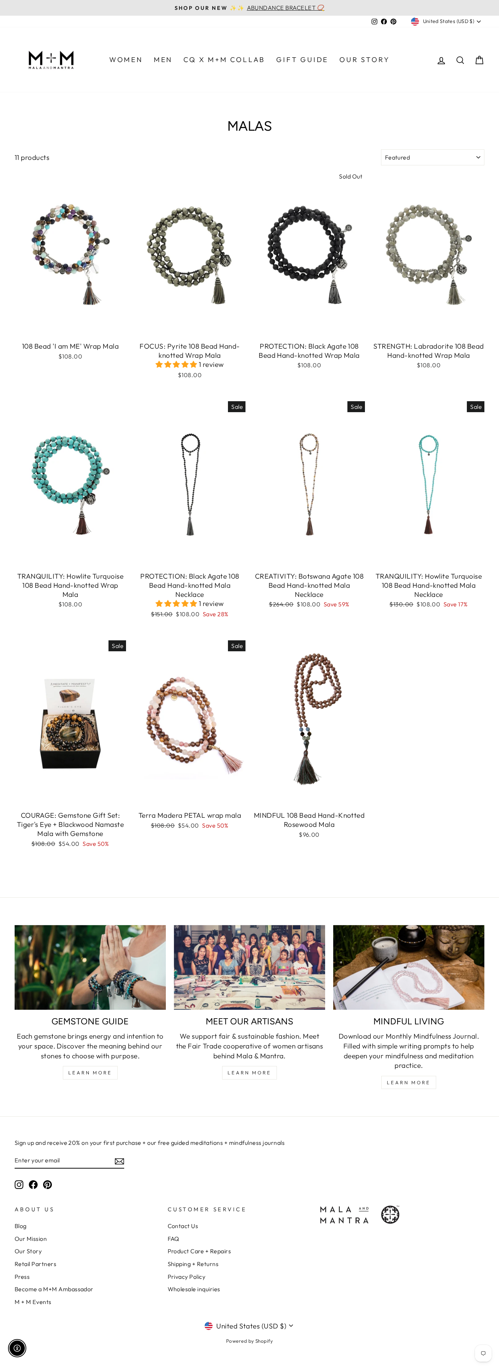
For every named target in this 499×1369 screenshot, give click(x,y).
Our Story (28, 1251)
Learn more (409, 1082)
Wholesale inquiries (194, 1289)
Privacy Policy (187, 1276)
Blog (21, 1226)
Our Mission (31, 1238)
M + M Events (33, 1301)
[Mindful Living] (408, 967)
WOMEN (126, 59)
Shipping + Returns (193, 1264)
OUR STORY (364, 59)
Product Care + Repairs (199, 1251)
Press (22, 1276)
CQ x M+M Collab (224, 59)
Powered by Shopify (249, 1341)
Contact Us (183, 1226)
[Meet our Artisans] (249, 967)
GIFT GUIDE (302, 59)
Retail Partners (35, 1264)
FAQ (173, 1238)
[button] (177, 364)
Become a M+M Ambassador (54, 1289)
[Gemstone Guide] (90, 967)
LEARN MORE (90, 1072)
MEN (163, 59)
